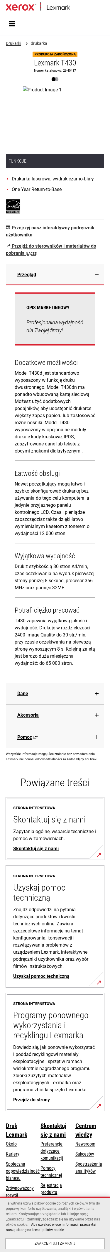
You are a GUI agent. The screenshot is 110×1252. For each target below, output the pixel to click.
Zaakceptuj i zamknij (55, 1243)
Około (11, 1144)
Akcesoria (28, 715)
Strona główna (81, 7)
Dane (22, 693)
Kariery (12, 1154)
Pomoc (24, 737)
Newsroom (85, 1144)
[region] (55, 1224)
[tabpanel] (55, 484)
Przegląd (26, 274)
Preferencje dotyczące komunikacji (51, 1151)
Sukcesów (84, 1154)
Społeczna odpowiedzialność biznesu (23, 1171)
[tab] (55, 274)
